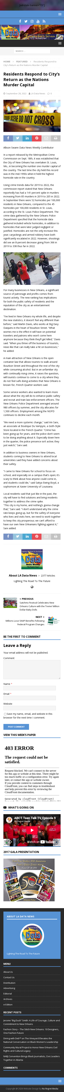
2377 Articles (48, 575)
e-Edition (7, 1004)
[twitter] (26, 21)
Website (7, 703)
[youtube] (38, 21)
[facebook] (20, 21)
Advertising (9, 988)
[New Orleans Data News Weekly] (32, 37)
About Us (8, 971)
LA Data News (38, 93)
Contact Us (9, 977)
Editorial (7, 993)
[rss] (44, 21)
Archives (7, 999)
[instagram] (32, 21)
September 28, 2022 (16, 93)
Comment (9, 658)
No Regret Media (50, 1088)
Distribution (9, 982)
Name (7, 684)
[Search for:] (32, 50)
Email (6, 693)
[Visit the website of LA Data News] (32, 587)
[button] (59, 14)
